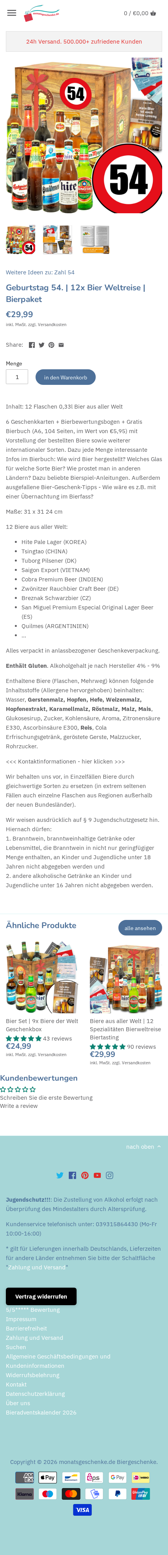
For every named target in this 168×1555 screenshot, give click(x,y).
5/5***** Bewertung (33, 1309)
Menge (14, 363)
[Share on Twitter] (42, 344)
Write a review (19, 1105)
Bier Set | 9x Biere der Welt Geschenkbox (42, 1025)
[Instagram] (109, 1175)
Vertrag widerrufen (41, 1296)
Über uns (18, 1403)
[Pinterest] (85, 1175)
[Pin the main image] (51, 344)
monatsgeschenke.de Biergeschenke (107, 1461)
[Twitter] (60, 1175)
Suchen (16, 1347)
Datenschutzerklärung (35, 1393)
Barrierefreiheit (26, 1328)
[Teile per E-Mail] (61, 344)
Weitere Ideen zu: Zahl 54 (40, 272)
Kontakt (16, 1384)
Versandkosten (52, 324)
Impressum (21, 1319)
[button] (24, 1038)
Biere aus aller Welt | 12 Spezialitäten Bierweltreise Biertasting (125, 1029)
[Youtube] (97, 1175)
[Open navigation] (12, 13)
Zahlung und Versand (37, 1267)
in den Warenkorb (65, 377)
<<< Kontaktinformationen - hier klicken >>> (65, 761)
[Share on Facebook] (32, 344)
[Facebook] (72, 1175)
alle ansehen (140, 928)
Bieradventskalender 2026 (41, 1412)
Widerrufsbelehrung (32, 1375)
